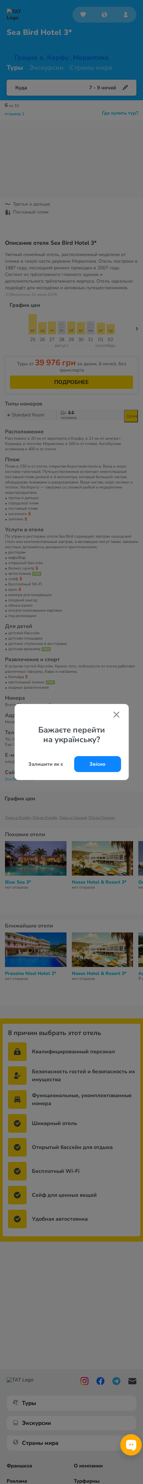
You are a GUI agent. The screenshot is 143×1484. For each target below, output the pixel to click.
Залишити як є (45, 764)
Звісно (97, 764)
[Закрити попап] (116, 715)
